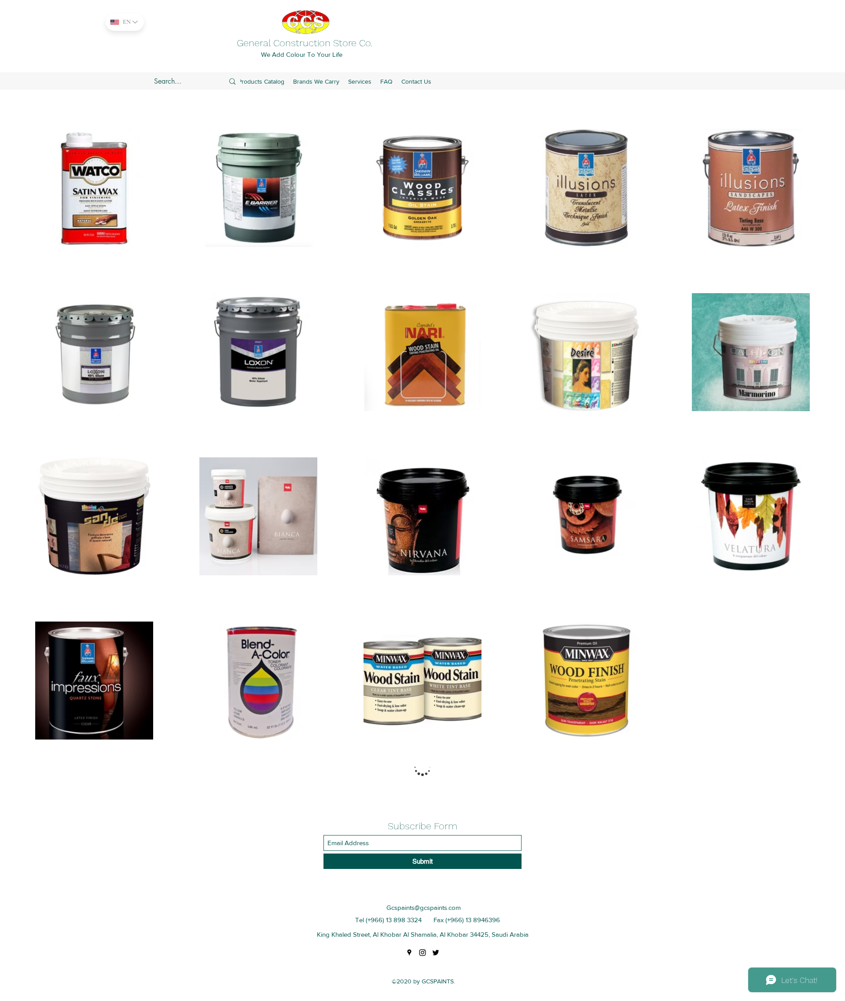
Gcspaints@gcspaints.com (423, 907)
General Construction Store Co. (304, 42)
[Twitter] (435, 952)
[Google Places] (409, 952)
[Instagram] (422, 952)
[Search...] (232, 81)
